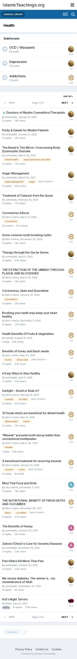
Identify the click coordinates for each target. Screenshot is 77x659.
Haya (8, 603)
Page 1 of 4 (38, 102)
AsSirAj (9, 337)
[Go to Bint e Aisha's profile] (71, 78)
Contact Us (41, 649)
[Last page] (72, 103)
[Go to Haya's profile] (71, 601)
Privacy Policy (23, 649)
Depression (18, 62)
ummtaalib (11, 117)
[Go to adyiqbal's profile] (71, 528)
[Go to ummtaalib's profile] (71, 49)
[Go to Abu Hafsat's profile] (71, 485)
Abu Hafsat (12, 487)
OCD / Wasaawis (22, 47)
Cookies (57, 649)
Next (65, 102)
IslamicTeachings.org (23, 5)
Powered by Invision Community (38, 653)
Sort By (67, 96)
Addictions (17, 76)
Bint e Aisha (12, 217)
